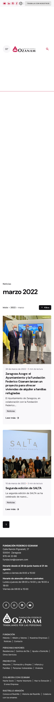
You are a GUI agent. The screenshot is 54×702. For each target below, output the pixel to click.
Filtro (46, 307)
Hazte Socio (8, 681)
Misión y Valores (19, 638)
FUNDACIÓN (9, 634)
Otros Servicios (10, 654)
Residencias (8, 651)
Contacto (18, 641)
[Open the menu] (7, 49)
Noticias (7, 284)
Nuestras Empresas (38, 638)
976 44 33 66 (10, 556)
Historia (6, 638)
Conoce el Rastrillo (11, 694)
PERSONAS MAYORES (13, 647)
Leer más (11, 417)
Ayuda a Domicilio (40, 651)
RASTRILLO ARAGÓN (13, 690)
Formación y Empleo (22, 664)
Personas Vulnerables (23, 668)
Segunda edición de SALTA (23, 488)
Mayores (7, 664)
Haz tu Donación (41, 681)
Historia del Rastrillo (31, 694)
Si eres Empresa (11, 684)
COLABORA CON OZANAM (16, 677)
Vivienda (39, 668)
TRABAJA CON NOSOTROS (38, 3)
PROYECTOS (9, 661)
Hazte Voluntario (24, 681)
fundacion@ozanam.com (15, 559)
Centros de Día (22, 651)
